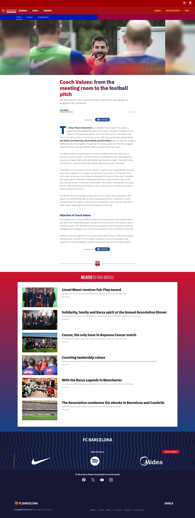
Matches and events (173, 11)
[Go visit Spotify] (95, 461)
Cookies (108, 510)
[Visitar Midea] (151, 461)
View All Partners (171, 452)
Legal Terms (93, 510)
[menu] (190, 3)
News (187, 11)
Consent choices (139, 510)
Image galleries (43, 17)
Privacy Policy (118, 510)
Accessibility (128, 510)
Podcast (29, 17)
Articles (19, 17)
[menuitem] (190, 2)
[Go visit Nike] (41, 461)
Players (35, 11)
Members (158, 11)
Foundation (47, 11)
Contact (101, 510)
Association (23, 11)
